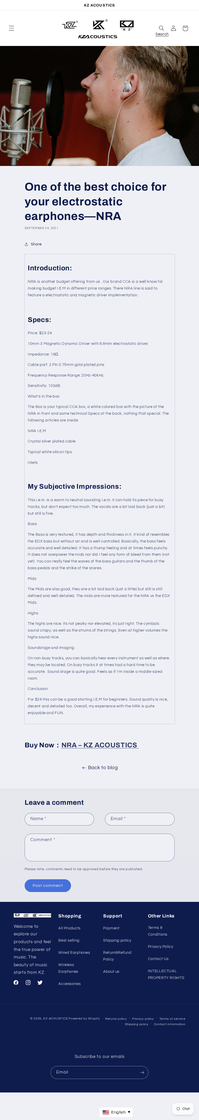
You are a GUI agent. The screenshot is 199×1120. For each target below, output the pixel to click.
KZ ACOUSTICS (55, 1018)
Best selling (69, 940)
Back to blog (103, 767)
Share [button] (36, 244)
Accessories (69, 984)
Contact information (170, 1024)
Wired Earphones (74, 953)
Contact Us (158, 959)
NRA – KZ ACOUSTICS (100, 745)
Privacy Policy (160, 947)
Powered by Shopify (84, 1018)
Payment (111, 928)
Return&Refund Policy (117, 956)
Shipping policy (117, 940)
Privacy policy (143, 1018)
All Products (69, 928)
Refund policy (116, 1018)
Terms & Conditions (157, 931)
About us (111, 972)
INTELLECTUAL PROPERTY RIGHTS (166, 974)
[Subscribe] (142, 1072)
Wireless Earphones (68, 968)
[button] (11, 28)
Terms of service (172, 1018)
